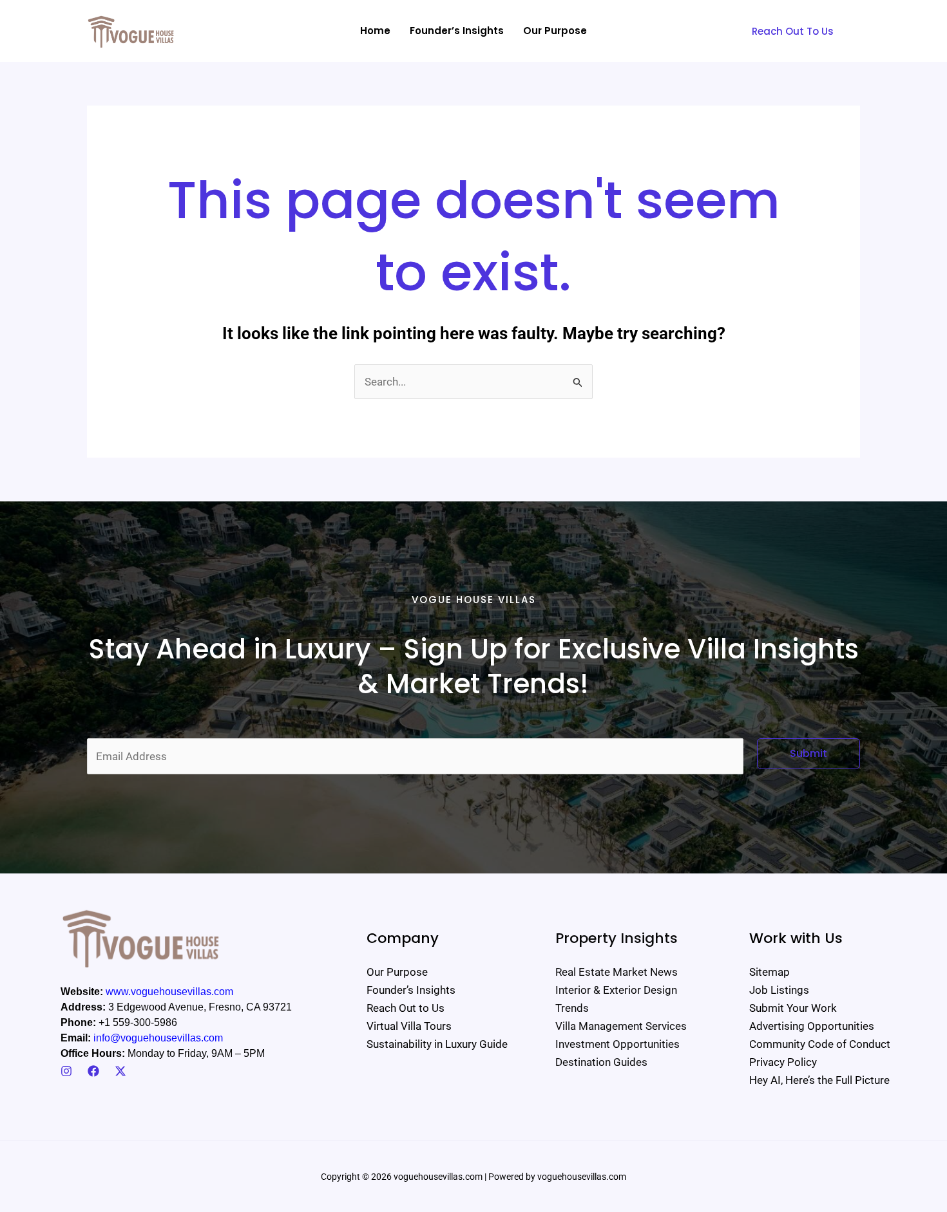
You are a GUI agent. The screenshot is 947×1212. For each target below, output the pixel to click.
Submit (808, 753)
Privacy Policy (783, 1062)
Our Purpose (397, 971)
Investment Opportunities (617, 1044)
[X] (120, 1071)
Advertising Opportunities (811, 1026)
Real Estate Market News (616, 971)
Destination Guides (601, 1062)
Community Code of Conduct (819, 1044)
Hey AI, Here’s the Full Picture (819, 1080)
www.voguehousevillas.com (169, 991)
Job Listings (779, 990)
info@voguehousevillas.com (158, 1037)
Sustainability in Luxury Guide (437, 1044)
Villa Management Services (621, 1026)
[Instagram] (66, 1071)
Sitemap (769, 971)
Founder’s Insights (411, 990)
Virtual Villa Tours (409, 1026)
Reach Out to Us (406, 1008)
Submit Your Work (793, 1008)
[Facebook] (93, 1071)
